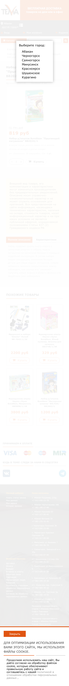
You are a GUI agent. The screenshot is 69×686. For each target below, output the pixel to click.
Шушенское (31, 73)
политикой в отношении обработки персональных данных (32, 674)
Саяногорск (31, 60)
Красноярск (31, 68)
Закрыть (14, 633)
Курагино (29, 77)
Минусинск (30, 64)
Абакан (27, 51)
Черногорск (31, 55)
